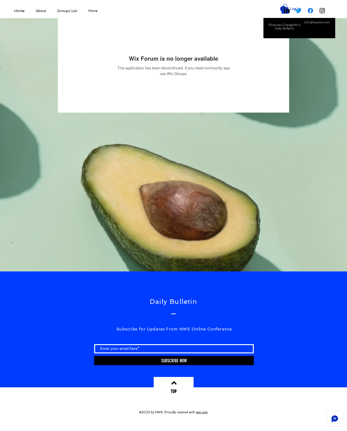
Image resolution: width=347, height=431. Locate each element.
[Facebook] (310, 10)
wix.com (202, 412)
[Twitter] (298, 10)
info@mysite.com (317, 22)
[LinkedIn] (286, 10)
